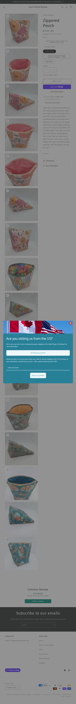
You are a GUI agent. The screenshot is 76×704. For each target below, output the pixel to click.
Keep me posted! (38, 375)
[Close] (70, 323)
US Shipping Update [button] (38, 353)
